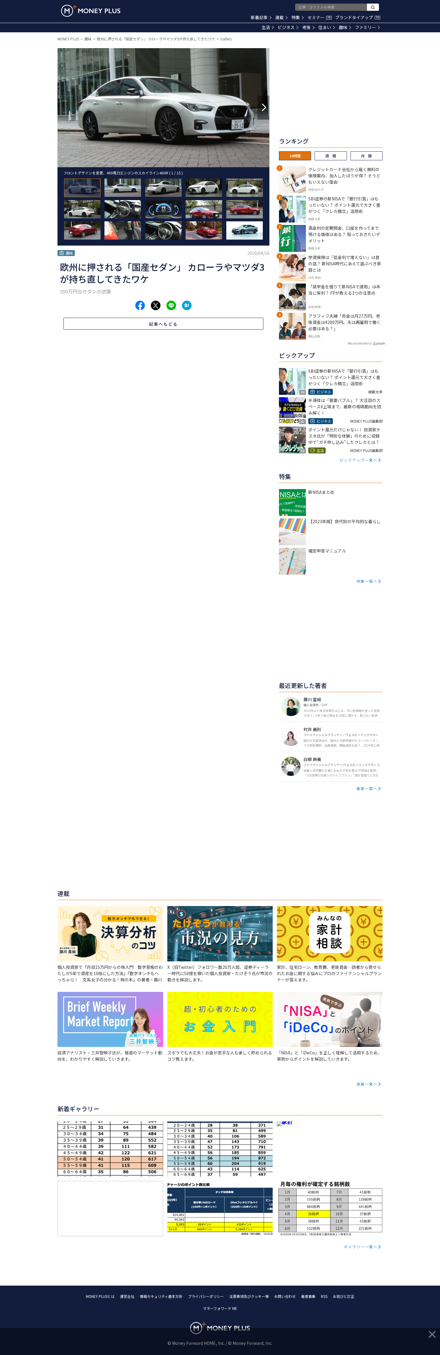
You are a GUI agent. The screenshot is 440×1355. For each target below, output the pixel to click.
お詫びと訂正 (343, 1296)
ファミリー (365, 27)
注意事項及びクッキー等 (249, 1296)
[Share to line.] (171, 305)
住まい (324, 27)
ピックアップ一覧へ (358, 459)
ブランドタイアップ (357, 17)
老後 (306, 27)
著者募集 (308, 1296)
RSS (324, 1296)
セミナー (319, 17)
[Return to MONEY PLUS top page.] (90, 11)
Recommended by (360, 343)
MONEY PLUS (68, 38)
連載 (279, 17)
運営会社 (127, 1296)
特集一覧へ (366, 581)
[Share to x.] (155, 305)
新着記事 (259, 17)
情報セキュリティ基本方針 (161, 1296)
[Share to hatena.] (187, 305)
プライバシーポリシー (206, 1296)
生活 (266, 27)
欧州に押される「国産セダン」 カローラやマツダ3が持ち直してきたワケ (156, 38)
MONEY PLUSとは (100, 1296)
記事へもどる (163, 324)
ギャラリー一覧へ (360, 1246)
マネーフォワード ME (220, 1308)
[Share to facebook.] (140, 305)
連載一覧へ (366, 1083)
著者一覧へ (366, 788)
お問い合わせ (285, 1296)
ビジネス (286, 27)
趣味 (343, 27)
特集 (296, 17)
